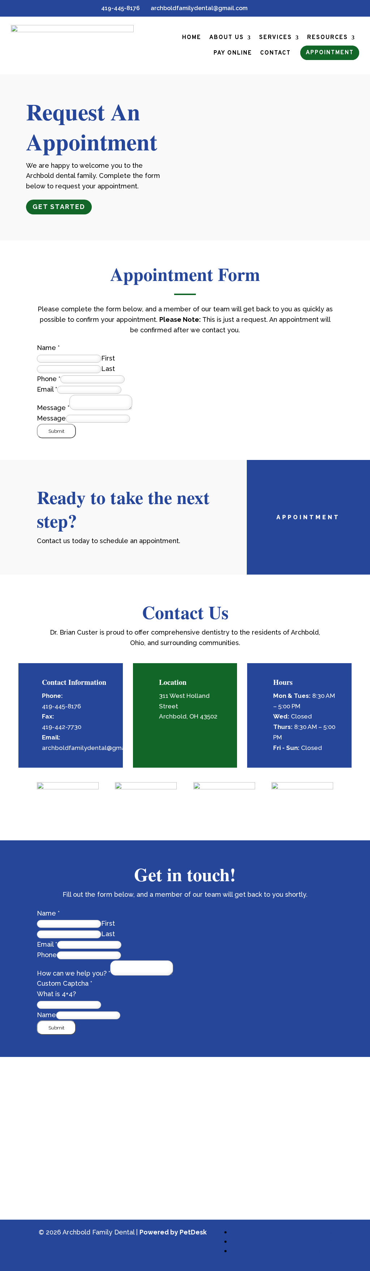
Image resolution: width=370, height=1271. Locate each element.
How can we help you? (73, 973)
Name (48, 347)
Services (275, 37)
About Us (226, 37)
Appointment (330, 52)
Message (53, 407)
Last (108, 368)
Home (191, 37)
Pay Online (233, 53)
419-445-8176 (118, 8)
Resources (327, 37)
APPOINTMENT (308, 517)
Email (47, 389)
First (108, 358)
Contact (275, 53)
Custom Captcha (64, 983)
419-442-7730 (61, 726)
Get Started (59, 206)
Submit (56, 431)
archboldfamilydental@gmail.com (196, 8)
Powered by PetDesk (173, 1232)
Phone (48, 379)
